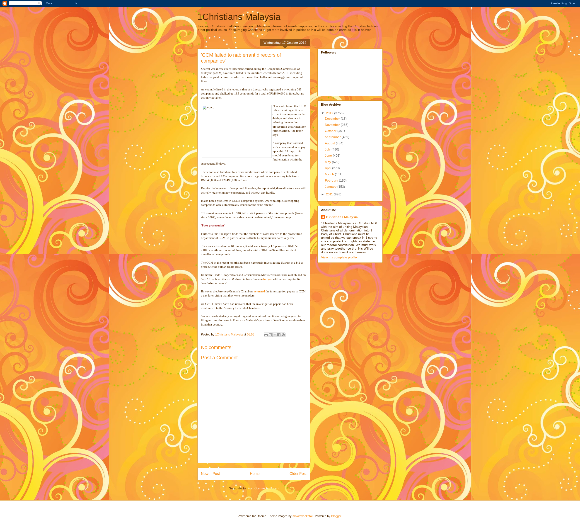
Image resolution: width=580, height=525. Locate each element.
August (330, 143)
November (333, 124)
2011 (330, 194)
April (328, 168)
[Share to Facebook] (279, 335)
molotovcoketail (302, 516)
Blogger (336, 516)
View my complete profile (339, 257)
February (332, 180)
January (331, 186)
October (331, 131)
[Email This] (266, 335)
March (330, 174)
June (329, 155)
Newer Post (210, 474)
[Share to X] (274, 335)
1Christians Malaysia (238, 17)
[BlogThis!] (270, 335)
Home (255, 474)
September (333, 137)
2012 (330, 113)
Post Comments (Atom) (262, 488)
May (328, 162)
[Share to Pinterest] (283, 335)
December (333, 118)
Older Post (298, 474)
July (328, 149)
